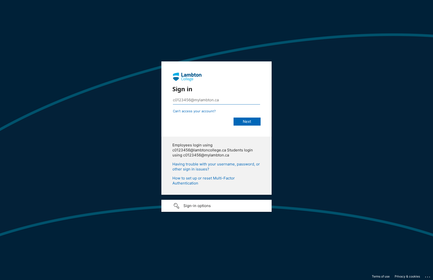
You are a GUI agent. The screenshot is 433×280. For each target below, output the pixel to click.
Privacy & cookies (407, 276)
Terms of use (381, 276)
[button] (216, 206)
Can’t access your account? (194, 111)
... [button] (428, 275)
